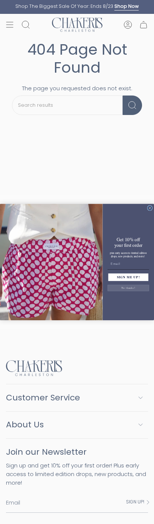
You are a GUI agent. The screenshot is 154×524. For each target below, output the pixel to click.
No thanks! (128, 288)
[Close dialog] (150, 208)
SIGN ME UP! (128, 277)
